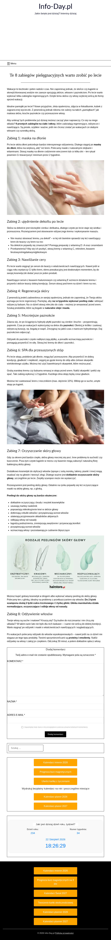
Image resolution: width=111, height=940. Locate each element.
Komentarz (15, 661)
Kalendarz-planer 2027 (55, 806)
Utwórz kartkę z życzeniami (56, 781)
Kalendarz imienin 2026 (55, 762)
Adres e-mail (16, 715)
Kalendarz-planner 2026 (55, 912)
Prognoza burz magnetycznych (55, 772)
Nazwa (12, 701)
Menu (13, 63)
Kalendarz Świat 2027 (55, 893)
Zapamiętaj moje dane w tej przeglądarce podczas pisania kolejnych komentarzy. (56, 727)
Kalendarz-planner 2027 (55, 921)
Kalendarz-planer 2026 (55, 796)
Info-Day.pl (55, 6)
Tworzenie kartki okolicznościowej (55, 902)
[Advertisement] (55, 38)
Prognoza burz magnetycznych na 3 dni (55, 882)
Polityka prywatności (64, 933)
